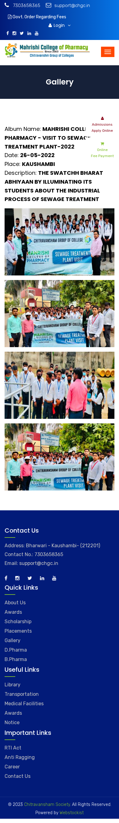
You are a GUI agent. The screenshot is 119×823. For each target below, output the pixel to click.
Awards (13, 612)
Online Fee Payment (102, 153)
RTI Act (13, 748)
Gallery (12, 640)
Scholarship (18, 621)
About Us (15, 603)
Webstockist (71, 812)
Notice (12, 722)
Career (12, 767)
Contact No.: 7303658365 (34, 554)
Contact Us (18, 776)
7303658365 (26, 5)
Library (12, 685)
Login (59, 25)
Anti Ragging (20, 757)
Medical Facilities (24, 703)
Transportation (22, 694)
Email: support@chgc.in (31, 563)
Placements (18, 631)
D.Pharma (16, 650)
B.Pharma (16, 659)
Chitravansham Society (47, 804)
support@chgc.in (72, 5)
